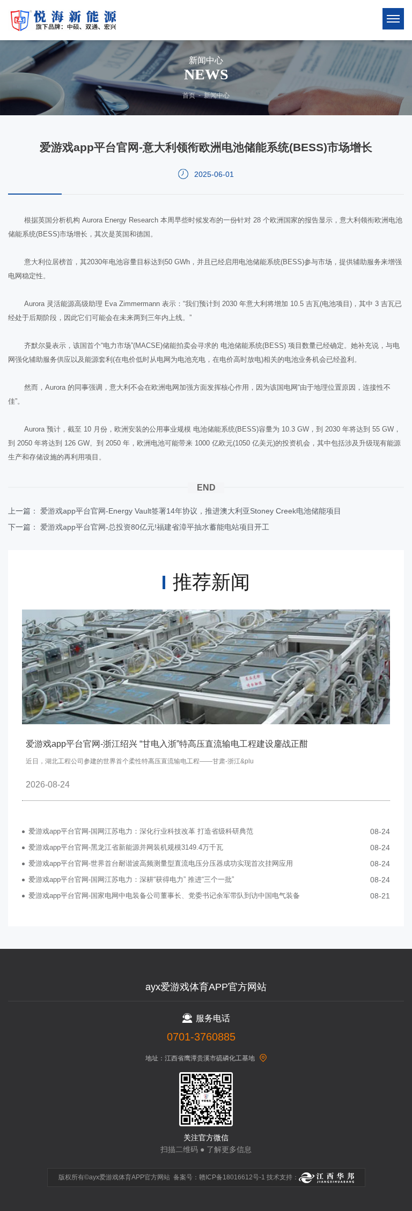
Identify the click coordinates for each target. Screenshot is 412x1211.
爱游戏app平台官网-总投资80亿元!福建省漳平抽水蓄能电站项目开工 (154, 527)
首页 (188, 95)
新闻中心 (217, 95)
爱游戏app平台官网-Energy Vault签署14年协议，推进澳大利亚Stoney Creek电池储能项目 (190, 511)
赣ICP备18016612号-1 (232, 1177)
